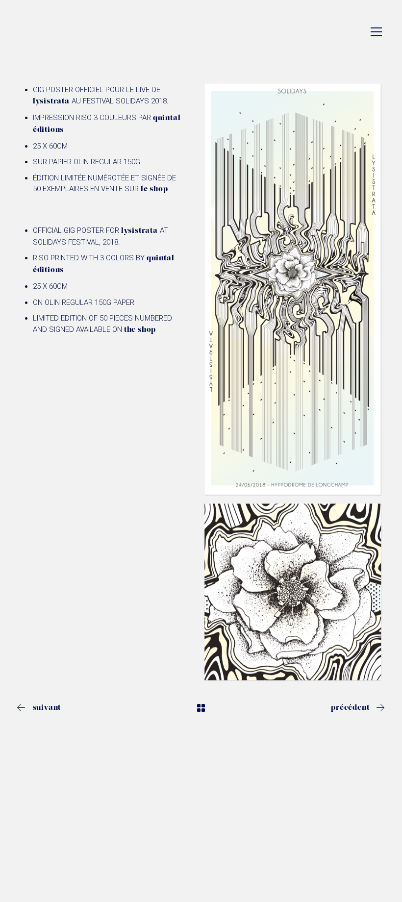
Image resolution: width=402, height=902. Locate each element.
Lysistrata (51, 101)
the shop (140, 330)
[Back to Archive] (201, 708)
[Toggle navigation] (376, 32)
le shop (154, 189)
